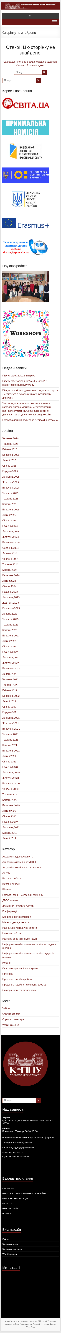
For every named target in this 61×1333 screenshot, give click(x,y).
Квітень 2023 (9, 629)
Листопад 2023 (11, 597)
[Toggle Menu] (54, 21)
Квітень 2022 (9, 690)
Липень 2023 (9, 613)
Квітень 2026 (9, 449)
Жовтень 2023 (10, 602)
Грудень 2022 (10, 651)
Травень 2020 (10, 794)
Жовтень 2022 (10, 662)
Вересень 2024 (11, 542)
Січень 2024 (9, 586)
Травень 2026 (10, 443)
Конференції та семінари (16, 916)
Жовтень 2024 (10, 536)
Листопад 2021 (11, 717)
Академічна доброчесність (17, 856)
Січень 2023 (9, 646)
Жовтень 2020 (10, 777)
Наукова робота (11, 933)
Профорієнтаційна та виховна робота (24, 984)
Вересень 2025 (11, 487)
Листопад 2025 (11, 476)
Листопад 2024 (11, 531)
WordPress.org (10, 1024)
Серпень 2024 (10, 547)
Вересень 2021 (11, 728)
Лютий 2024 (9, 580)
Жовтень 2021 (10, 723)
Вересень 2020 (11, 783)
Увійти (6, 1008)
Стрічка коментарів (13, 1019)
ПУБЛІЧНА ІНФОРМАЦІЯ (15, 1198)
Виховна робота (11, 878)
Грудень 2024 (10, 525)
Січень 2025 (9, 520)
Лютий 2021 (9, 755)
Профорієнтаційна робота (17, 979)
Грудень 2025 (10, 471)
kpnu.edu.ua (17, 1152)
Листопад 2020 (11, 772)
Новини (6, 962)
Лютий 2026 (9, 460)
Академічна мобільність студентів (21, 867)
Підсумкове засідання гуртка (18, 375)
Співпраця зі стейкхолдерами (19, 989)
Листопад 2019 (11, 827)
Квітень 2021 (9, 745)
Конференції (9, 911)
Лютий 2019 (9, 838)
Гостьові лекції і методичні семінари (22, 894)
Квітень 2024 (9, 569)
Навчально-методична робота (19, 927)
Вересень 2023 (11, 608)
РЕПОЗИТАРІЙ (10, 1208)
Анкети (6, 872)
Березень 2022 (11, 695)
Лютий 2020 (9, 810)
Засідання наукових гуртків (18, 905)
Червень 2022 (10, 679)
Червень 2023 (10, 619)
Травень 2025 (10, 498)
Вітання (6, 889)
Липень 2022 (9, 673)
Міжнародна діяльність (15, 922)
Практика (7, 973)
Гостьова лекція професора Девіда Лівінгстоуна (30, 419)
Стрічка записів (11, 1013)
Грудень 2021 (10, 712)
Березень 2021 (11, 750)
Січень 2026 (9, 465)
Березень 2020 (11, 805)
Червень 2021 (10, 734)
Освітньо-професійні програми (20, 968)
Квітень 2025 (9, 503)
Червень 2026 (10, 438)
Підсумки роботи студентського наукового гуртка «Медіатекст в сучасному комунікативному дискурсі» (30, 394)
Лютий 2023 (9, 640)
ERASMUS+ (8, 1188)
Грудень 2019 (10, 821)
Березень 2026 (11, 454)
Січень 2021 (9, 761)
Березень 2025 (11, 509)
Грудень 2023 (10, 591)
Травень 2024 (10, 564)
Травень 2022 (10, 684)
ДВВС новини (10, 900)
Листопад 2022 (11, 657)
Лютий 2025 (9, 514)
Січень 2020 (9, 816)
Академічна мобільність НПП (19, 861)
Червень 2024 (10, 558)
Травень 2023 (10, 624)
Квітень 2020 (9, 799)
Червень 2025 (10, 493)
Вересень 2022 (11, 668)
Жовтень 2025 (10, 482)
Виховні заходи (11, 883)
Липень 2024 (9, 553)
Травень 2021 (10, 739)
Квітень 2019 (9, 832)
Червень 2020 (10, 788)
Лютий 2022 (9, 701)
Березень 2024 (11, 575)
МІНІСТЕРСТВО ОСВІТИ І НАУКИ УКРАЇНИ (24, 1193)
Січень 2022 (9, 706)
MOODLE (7, 1203)
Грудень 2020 (10, 766)
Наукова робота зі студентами (19, 938)
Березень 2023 (11, 635)
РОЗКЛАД (7, 1213)
